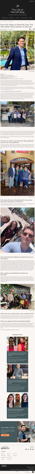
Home (1, 21)
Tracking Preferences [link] (32, 468)
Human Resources (10, 21)
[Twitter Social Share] (31, 29)
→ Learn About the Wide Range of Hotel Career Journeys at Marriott (10, 91)
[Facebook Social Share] (29, 29)
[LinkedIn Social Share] (33, 29)
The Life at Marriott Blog (17, 11)
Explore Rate (23, 323)
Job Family (5, 21)
